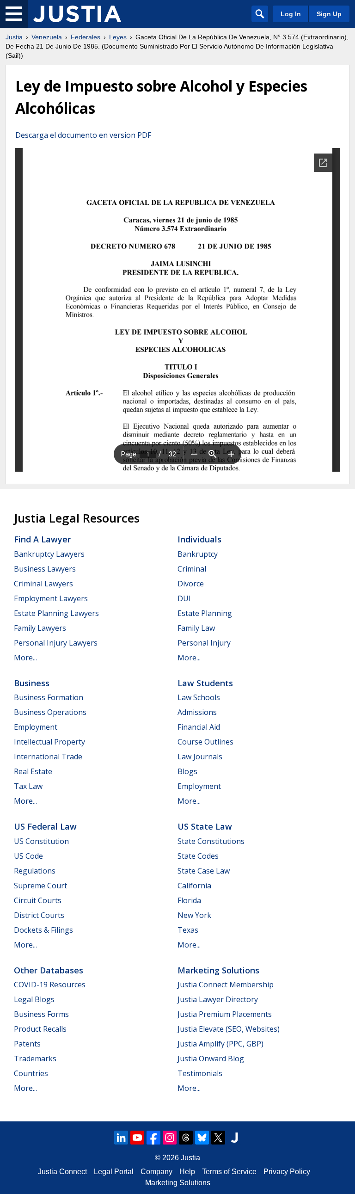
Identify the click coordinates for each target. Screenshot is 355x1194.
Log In (291, 14)
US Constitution (41, 841)
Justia (14, 37)
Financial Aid (199, 727)
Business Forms (41, 1014)
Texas (188, 930)
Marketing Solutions (218, 970)
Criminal (192, 569)
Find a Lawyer (42, 539)
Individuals (199, 539)
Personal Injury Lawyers (56, 643)
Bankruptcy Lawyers (49, 554)
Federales (85, 37)
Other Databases (48, 970)
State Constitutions (211, 841)
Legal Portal (114, 1172)
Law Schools (199, 697)
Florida (189, 900)
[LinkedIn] (121, 1138)
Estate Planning (205, 613)
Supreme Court (40, 885)
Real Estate (33, 771)
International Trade (48, 756)
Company (156, 1172)
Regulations (34, 871)
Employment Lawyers (51, 598)
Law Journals (200, 756)
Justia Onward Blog (211, 1058)
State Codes (198, 856)
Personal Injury (204, 643)
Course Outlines (205, 742)
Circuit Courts (37, 900)
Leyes (118, 37)
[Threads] (186, 1138)
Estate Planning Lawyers (56, 613)
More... (25, 657)
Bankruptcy (198, 554)
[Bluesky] (202, 1138)
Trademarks (35, 1058)
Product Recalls (40, 1029)
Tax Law (28, 786)
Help (187, 1172)
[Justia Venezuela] (77, 14)
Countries (31, 1073)
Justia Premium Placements (225, 1014)
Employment (35, 727)
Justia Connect (62, 1172)
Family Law (196, 628)
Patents (27, 1044)
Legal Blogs (34, 999)
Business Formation (48, 697)
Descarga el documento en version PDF (83, 135)
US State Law (205, 826)
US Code (28, 856)
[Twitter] (218, 1138)
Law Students (205, 683)
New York (194, 915)
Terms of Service (229, 1172)
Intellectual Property (49, 742)
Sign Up (329, 14)
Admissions (197, 712)
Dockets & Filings (43, 930)
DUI (184, 598)
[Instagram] (170, 1138)
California (194, 885)
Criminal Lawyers (43, 584)
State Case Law (204, 871)
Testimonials (200, 1073)
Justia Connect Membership (226, 984)
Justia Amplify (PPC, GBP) (220, 1044)
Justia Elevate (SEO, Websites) (229, 1029)
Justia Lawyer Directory (218, 999)
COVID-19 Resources (50, 984)
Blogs (187, 771)
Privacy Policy (286, 1172)
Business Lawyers (45, 569)
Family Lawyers (40, 628)
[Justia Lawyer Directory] (234, 1138)
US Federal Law (45, 826)
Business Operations (50, 712)
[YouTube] (137, 1138)
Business (31, 683)
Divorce (191, 584)
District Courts (39, 915)
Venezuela (46, 37)
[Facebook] (153, 1138)
